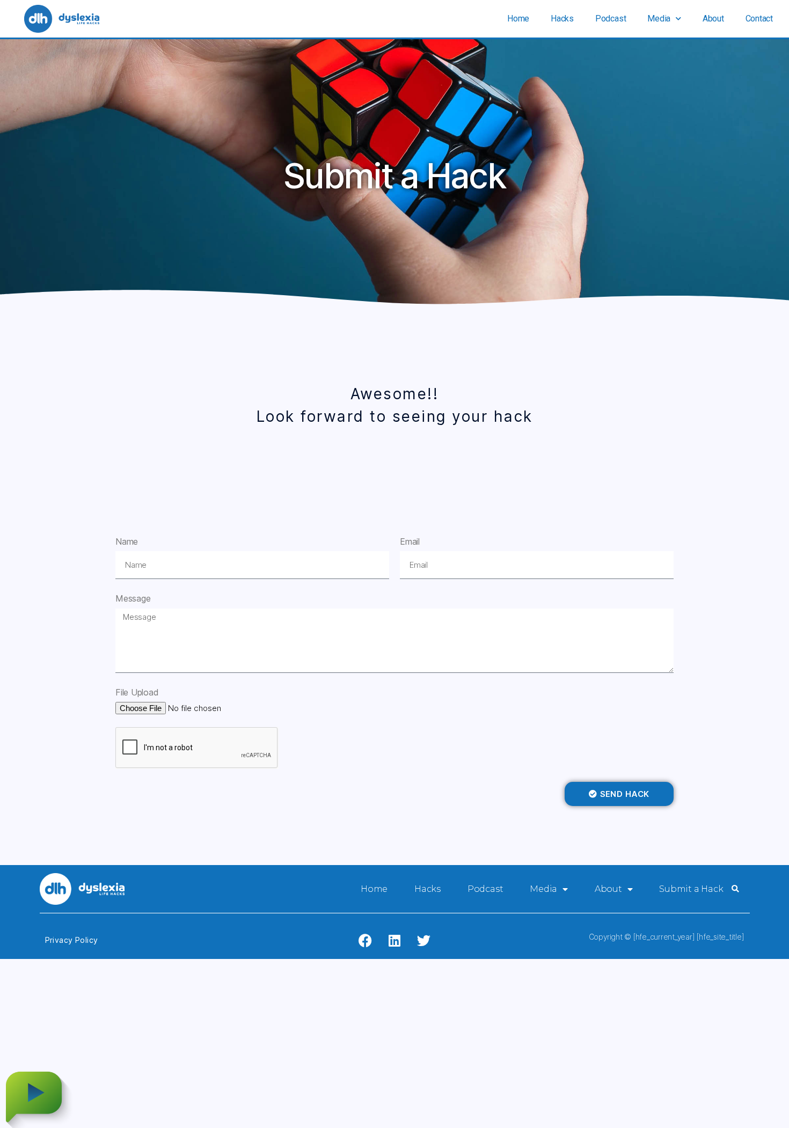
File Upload (136, 692)
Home (518, 18)
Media (658, 18)
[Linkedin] (394, 940)
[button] (735, 889)
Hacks (562, 18)
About (713, 18)
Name (126, 541)
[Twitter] (424, 940)
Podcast (610, 18)
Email (410, 541)
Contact (759, 18)
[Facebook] (365, 940)
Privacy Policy (71, 939)
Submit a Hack (691, 889)
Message (132, 598)
